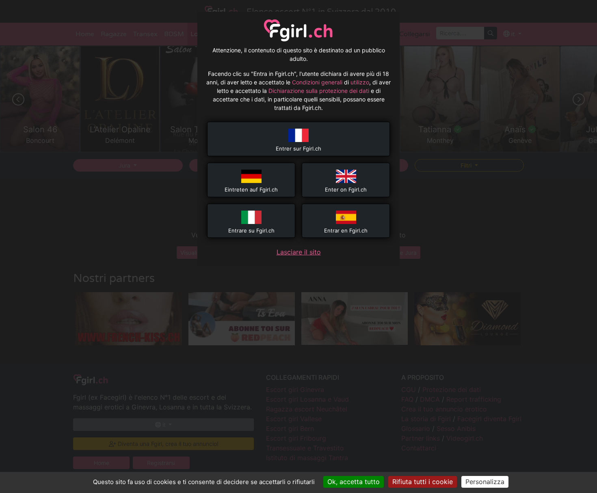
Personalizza (484, 482)
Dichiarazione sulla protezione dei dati (318, 90)
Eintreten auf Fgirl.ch (251, 189)
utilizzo (359, 82)
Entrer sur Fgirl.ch (298, 148)
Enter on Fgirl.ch (346, 189)
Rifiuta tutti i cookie (422, 482)
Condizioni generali (317, 82)
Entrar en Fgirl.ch (346, 230)
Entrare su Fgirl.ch (251, 230)
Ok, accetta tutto (353, 482)
